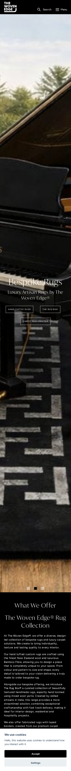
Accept (36, 753)
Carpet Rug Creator (35, 321)
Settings (35, 762)
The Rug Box (50, 309)
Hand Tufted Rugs (19, 309)
